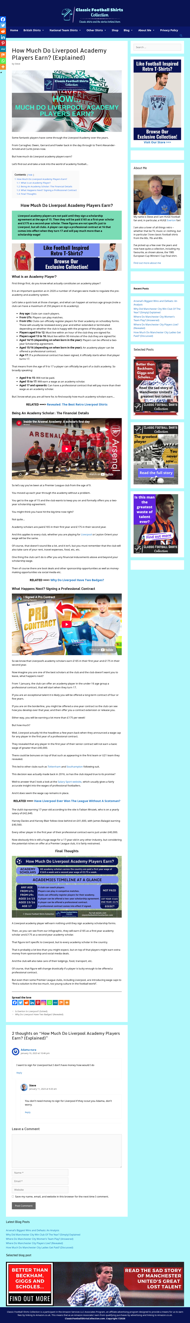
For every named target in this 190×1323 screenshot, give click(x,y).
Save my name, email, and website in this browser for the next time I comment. (62, 1196)
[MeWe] (55, 1002)
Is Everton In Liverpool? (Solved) (31, 1011)
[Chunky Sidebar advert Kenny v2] (156, 552)
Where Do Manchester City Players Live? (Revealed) (34, 1243)
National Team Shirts (64, 30)
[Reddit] (26, 1002)
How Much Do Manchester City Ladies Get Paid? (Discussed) (39, 1247)
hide (30, 174)
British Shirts (32, 30)
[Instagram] (43, 1002)
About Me (144, 30)
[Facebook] (14, 1002)
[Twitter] (20, 1002)
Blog (126, 30)
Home (14, 30)
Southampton (74, 766)
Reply (19, 1072)
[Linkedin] (32, 1002)
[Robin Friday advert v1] (156, 483)
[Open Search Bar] (181, 35)
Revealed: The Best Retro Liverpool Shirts (77, 404)
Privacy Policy (169, 30)
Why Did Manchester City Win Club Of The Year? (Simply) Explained (43, 1234)
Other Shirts (95, 30)
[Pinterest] (38, 1002)
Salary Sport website (69, 781)
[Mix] (61, 1002)
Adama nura (28, 1049)
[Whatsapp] (49, 1002)
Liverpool (86, 534)
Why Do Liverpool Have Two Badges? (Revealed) (39, 1014)
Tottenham (54, 766)
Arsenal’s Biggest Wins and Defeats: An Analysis (32, 1230)
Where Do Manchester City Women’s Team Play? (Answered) (39, 1239)
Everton (171, 220)
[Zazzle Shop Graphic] (67, 257)
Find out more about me (147, 263)
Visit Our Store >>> (157, 142)
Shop (115, 30)
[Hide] (1, 72)
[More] (66, 1002)
